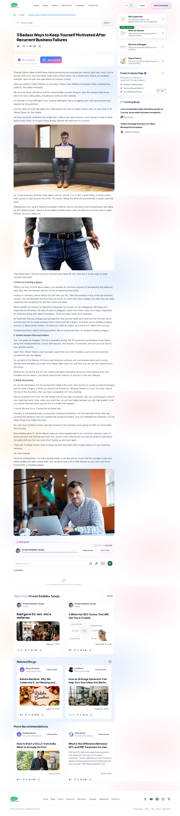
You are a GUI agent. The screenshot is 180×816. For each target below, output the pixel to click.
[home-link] (15, 15)
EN (126, 5)
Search (107, 23)
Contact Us (93, 5)
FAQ (152, 809)
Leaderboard (103, 799)
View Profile (105, 550)
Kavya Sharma (32, 668)
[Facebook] (157, 799)
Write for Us (67, 5)
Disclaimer (166, 809)
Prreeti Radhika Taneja (33, 603)
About (158, 809)
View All (109, 596)
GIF (103, 563)
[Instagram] (163, 799)
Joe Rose (78, 668)
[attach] (96, 563)
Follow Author (88, 550)
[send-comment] (110, 563)
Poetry (55, 5)
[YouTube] (151, 799)
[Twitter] (145, 799)
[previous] (105, 661)
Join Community (161, 5)
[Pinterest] (168, 799)
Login (142, 5)
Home (36, 5)
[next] (109, 661)
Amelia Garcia (29, 733)
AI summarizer (54, 60)
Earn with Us (82, 799)
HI (131, 5)
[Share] (39, 46)
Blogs (45, 5)
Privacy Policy (138, 809)
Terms (147, 809)
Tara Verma (79, 733)
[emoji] (90, 563)
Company (80, 5)
